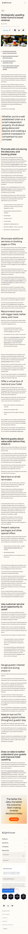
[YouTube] (12, 906)
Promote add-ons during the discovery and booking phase (9, 52)
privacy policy (12, 887)
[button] (7, 30)
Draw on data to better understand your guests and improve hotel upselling (10, 67)
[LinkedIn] (8, 906)
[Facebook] (4, 906)
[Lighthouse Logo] (6, 3)
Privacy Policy (4, 917)
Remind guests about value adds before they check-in (9, 57)
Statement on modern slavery (7, 924)
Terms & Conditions (6, 914)
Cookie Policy (4, 921)
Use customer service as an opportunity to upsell (8, 61)
